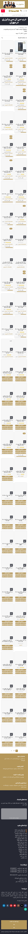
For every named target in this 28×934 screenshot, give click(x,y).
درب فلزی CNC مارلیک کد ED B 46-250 (7, 282)
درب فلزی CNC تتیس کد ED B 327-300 (7, 307)
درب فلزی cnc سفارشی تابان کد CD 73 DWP (7, 396)
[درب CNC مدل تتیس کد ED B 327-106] (20, 140)
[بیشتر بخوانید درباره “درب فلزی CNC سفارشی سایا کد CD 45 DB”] (11, 441)
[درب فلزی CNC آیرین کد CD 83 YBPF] (20, 561)
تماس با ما (24, 901)
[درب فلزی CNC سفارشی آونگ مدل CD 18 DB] (20, 609)
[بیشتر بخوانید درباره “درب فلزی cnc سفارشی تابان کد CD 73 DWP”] (11, 393)
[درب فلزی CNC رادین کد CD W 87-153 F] (7, 464)
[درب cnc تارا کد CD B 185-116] (7, 187)
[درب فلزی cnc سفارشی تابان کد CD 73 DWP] (7, 389)
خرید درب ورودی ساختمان (21, 833)
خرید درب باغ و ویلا (22, 846)
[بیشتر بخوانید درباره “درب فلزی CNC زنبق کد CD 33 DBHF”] (24, 589)
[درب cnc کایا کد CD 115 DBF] (7, 537)
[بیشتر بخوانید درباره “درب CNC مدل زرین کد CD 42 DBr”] (24, 517)
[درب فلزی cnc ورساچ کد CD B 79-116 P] (20, 413)
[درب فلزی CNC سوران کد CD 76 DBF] (7, 706)
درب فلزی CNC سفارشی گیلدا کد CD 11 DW (20, 689)
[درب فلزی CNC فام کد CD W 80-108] (20, 657)
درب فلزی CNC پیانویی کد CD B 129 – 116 (20, 171)
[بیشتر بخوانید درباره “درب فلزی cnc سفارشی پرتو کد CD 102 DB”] (24, 393)
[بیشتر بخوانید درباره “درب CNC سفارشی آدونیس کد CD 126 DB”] (11, 417)
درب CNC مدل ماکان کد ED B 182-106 (21, 125)
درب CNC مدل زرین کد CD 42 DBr (20, 520)
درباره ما (19, 901)
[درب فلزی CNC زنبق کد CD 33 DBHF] (20, 585)
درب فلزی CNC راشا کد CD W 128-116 (20, 240)
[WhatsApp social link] (25, 909)
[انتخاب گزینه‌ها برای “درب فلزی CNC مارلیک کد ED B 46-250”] (11, 279)
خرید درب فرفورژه (23, 851)
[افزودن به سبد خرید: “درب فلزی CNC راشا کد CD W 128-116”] (24, 237)
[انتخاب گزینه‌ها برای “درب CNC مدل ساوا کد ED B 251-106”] (11, 121)
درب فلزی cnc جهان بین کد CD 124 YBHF (7, 689)
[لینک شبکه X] (21, 905)
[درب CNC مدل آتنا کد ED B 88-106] (7, 322)
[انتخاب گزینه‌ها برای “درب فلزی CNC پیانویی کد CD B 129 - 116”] (24, 168)
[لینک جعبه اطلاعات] (14, 758)
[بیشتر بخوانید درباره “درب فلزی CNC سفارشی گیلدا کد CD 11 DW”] (24, 686)
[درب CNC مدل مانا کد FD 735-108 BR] (7, 46)
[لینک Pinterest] (11, 905)
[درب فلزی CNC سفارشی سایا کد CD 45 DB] (7, 437)
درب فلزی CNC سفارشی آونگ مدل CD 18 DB (20, 616)
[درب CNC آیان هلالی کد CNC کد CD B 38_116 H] (20, 255)
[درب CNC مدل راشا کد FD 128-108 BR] (20, 46)
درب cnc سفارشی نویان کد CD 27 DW (20, 641)
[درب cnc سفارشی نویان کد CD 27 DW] (20, 633)
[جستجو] (2, 15)
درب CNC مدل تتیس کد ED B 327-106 (21, 147)
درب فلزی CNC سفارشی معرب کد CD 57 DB (20, 471)
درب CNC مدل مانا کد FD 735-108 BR (7, 54)
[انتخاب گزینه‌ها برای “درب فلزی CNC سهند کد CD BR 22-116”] (11, 73)
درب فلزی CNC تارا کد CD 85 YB (7, 568)
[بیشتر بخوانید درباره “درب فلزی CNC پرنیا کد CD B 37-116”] (24, 492)
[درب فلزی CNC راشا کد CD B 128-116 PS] (7, 730)
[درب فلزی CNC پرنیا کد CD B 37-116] (20, 488)
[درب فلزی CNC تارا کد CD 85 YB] (7, 561)
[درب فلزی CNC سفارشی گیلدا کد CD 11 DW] (20, 682)
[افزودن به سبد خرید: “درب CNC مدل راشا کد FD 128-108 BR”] (24, 50)
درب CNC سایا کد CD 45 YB (7, 496)
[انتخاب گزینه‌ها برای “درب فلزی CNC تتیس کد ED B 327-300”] (11, 303)
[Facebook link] (25, 905)
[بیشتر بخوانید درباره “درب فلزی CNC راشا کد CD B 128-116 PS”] (11, 734)
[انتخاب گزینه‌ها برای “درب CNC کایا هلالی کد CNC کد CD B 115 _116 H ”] (11, 259)
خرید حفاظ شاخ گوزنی (22, 839)
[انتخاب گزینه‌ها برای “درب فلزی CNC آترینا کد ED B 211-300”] (24, 303)
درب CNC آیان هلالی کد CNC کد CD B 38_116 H (20, 262)
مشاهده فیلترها (21, 37)
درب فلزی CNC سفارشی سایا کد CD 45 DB (7, 445)
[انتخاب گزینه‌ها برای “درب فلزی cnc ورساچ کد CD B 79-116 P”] (24, 417)
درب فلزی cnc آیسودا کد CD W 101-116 (21, 100)
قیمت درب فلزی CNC (22, 840)
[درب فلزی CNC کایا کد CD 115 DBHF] (7, 585)
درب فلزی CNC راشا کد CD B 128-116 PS (7, 737)
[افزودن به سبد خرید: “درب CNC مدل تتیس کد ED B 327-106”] (24, 144)
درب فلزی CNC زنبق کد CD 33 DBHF (20, 592)
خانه (26, 27)
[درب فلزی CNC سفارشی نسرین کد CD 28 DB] (7, 365)
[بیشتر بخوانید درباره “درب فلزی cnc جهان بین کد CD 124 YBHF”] (11, 686)
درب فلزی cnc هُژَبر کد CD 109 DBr (7, 520)
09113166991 (23, 379)
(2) (18, 127)
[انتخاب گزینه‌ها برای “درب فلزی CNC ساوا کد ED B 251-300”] (24, 326)
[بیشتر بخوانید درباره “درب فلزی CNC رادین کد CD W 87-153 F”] (11, 468)
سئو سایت (17, 931)
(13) (5, 354)
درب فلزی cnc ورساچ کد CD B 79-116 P (21, 420)
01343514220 (18, 380)
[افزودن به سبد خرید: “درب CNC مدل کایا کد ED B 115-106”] (11, 97)
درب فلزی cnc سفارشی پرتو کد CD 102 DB (20, 396)
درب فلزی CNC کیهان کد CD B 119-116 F (7, 147)
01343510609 (23, 380)
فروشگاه (21, 27)
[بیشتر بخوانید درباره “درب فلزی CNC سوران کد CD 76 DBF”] (11, 710)
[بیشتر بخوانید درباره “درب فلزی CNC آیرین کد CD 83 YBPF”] (24, 565)
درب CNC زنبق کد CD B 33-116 (20, 76)
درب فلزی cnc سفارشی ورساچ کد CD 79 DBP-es (7, 641)
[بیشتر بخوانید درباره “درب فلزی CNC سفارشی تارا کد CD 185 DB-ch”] (24, 710)
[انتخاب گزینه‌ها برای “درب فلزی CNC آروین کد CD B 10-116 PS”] (11, 237)
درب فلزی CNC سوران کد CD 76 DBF (7, 713)
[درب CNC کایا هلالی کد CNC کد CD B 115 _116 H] (7, 255)
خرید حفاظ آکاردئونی (22, 844)
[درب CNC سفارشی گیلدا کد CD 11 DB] (20, 365)
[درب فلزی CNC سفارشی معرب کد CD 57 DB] (20, 464)
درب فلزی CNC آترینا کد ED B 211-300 (20, 307)
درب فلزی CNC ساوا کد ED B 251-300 (20, 329)
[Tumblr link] (7, 905)
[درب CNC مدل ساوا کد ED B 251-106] (7, 117)
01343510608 (13, 870)
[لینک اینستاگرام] (18, 905)
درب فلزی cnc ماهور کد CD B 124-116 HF (20, 282)
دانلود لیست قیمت (13, 921)
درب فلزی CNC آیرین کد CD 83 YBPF (20, 568)
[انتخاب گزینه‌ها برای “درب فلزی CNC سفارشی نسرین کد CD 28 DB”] (11, 369)
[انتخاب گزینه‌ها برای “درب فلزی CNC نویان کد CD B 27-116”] (24, 441)
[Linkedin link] (4, 905)
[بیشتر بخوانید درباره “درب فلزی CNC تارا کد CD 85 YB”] (11, 565)
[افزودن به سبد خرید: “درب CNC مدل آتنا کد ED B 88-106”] (11, 326)
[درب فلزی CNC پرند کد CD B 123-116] (20, 187)
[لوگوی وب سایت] (14, 11)
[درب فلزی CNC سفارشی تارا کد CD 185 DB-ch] (20, 706)
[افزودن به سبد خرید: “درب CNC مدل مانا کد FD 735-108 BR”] (11, 50)
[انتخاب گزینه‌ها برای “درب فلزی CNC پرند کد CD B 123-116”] (24, 191)
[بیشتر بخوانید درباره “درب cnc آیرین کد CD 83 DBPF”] (24, 541)
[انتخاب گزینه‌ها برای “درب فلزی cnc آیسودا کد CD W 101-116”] (24, 97)
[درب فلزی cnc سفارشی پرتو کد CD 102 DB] (20, 389)
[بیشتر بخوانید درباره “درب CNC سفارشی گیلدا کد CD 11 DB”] (24, 369)
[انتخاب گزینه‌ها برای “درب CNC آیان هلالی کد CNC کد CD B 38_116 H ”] (24, 259)
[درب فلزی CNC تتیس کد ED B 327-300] (7, 299)
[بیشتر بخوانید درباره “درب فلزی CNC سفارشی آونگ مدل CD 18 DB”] (24, 613)
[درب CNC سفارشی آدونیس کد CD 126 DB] (7, 413)
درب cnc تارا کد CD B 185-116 (7, 194)
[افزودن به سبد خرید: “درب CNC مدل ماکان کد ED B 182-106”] (24, 121)
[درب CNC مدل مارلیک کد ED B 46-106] (20, 345)
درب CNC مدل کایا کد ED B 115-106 (7, 100)
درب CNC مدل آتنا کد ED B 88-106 (7, 329)
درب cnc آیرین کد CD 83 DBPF (21, 544)
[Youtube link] (14, 905)
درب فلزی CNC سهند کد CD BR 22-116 (7, 76)
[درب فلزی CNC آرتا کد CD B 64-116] (7, 609)
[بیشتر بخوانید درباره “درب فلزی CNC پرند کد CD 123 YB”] (24, 734)
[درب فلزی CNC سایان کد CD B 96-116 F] (7, 210)
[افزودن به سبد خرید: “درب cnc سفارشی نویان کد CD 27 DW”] (24, 637)
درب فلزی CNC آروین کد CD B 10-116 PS (7, 240)
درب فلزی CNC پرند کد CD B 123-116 (20, 194)
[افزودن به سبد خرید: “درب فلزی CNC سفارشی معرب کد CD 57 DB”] (24, 468)
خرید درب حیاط (23, 853)
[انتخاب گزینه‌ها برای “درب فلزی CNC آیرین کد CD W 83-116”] (11, 168)
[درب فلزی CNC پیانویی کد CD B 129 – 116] (20, 164)
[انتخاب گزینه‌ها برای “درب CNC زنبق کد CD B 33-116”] (24, 73)
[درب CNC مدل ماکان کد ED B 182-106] (20, 117)
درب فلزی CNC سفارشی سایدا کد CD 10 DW (7, 665)
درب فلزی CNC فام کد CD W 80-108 (20, 665)
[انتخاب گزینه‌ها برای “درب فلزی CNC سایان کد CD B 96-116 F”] (11, 214)
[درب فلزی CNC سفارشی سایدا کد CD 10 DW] (7, 657)
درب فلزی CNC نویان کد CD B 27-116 (20, 445)
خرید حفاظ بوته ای (22, 847)
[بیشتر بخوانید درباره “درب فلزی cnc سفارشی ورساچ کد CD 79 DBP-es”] (11, 637)
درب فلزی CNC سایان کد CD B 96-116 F (7, 217)
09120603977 (18, 379)
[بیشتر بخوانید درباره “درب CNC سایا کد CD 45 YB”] (11, 492)
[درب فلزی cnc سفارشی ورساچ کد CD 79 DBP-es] (7, 633)
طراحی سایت (24, 931)
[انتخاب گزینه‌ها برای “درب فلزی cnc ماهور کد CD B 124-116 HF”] (24, 279)
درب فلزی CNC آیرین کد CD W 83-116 (7, 171)
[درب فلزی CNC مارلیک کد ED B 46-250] (7, 275)
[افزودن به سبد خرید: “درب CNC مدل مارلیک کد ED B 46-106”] (24, 349)
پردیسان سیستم (5, 931)
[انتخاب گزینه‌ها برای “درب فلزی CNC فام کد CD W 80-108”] (24, 661)
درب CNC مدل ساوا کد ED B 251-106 (7, 125)
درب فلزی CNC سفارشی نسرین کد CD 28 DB (7, 372)
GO (14, 924)
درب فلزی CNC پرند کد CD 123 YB (20, 737)
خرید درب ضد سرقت (22, 842)
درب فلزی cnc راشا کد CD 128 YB (7, 352)
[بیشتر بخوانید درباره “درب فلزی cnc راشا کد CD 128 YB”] (11, 349)
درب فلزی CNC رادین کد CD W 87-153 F (7, 471)
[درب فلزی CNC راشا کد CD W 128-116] (20, 232)
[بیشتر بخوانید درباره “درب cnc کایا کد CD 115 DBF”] (11, 541)
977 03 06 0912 (13, 875)
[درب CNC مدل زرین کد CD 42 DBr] (20, 512)
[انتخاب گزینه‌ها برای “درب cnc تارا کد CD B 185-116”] (11, 191)
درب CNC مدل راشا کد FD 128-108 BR (20, 54)
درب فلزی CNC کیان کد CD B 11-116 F (20, 217)
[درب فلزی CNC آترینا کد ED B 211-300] (20, 299)
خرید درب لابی (23, 856)
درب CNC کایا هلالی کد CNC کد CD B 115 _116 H (7, 263)
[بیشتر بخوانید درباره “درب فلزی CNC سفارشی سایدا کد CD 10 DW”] (11, 661)
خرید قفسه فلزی (23, 854)
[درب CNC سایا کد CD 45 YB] (7, 488)
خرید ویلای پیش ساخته (20, 830)
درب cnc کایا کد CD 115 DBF (7, 544)
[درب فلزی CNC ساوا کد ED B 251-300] (20, 322)
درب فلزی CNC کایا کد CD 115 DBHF (7, 592)
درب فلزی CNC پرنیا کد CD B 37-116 (20, 496)
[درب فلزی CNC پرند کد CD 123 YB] (20, 730)
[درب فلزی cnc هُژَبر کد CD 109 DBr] (7, 512)
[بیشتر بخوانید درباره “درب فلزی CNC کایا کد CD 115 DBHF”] (11, 589)
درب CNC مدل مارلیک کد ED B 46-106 (21, 352)
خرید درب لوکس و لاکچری (21, 835)
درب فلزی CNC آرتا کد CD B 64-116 (7, 616)
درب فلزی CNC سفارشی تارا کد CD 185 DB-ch (20, 713)
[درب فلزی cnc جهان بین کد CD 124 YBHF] (7, 682)
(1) (4, 79)
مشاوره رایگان (20, 377)
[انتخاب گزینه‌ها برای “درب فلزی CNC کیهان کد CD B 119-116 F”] (11, 144)
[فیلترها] (22, 282)
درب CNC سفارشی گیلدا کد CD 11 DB (20, 372)
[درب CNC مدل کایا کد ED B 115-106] (7, 93)
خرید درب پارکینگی (23, 849)
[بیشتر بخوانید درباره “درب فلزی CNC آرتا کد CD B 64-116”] (11, 613)
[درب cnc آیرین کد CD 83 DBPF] (20, 537)
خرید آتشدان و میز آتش (19, 832)
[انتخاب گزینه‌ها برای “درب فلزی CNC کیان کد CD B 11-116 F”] (24, 214)
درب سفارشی (24, 858)
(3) (18, 79)
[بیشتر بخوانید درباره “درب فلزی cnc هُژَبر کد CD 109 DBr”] (11, 517)
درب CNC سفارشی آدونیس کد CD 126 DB (7, 420)
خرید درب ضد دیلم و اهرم (21, 837)
